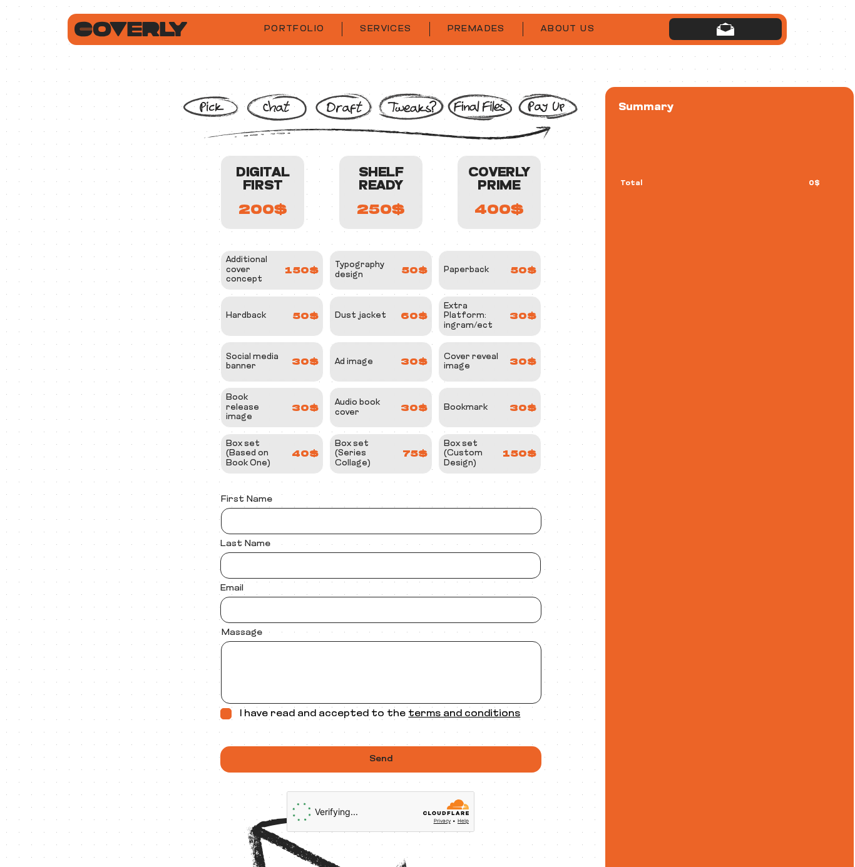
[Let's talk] (725, 29)
